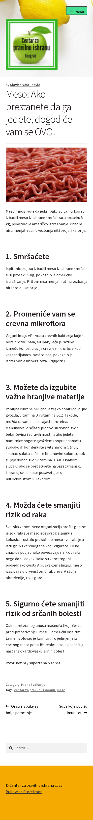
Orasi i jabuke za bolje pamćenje (22, 709)
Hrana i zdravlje (33, 684)
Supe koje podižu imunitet (73, 709)
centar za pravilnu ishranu (34, 690)
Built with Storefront (24, 791)
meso (61, 690)
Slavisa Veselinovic (25, 85)
